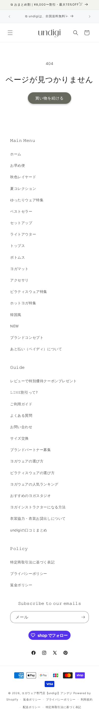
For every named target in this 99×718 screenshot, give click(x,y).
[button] (10, 32)
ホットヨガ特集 (23, 303)
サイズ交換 (19, 438)
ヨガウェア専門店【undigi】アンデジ (47, 693)
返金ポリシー (21, 585)
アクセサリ (19, 280)
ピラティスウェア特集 (28, 291)
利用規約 (87, 699)
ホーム (15, 154)
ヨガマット (19, 268)
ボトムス (17, 257)
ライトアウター (23, 234)
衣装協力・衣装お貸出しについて (38, 518)
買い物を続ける (49, 98)
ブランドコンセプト (26, 337)
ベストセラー (21, 211)
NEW (14, 326)
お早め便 (17, 165)
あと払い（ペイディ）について (36, 349)
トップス (17, 245)
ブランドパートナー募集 (30, 449)
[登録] (83, 617)
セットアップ (21, 223)
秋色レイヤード (23, 177)
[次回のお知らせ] (89, 16)
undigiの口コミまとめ (28, 530)
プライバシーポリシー (28, 573)
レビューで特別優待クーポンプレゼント (43, 381)
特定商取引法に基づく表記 (32, 562)
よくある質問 (21, 415)
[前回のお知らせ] (9, 16)
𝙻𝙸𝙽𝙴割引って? (24, 392)
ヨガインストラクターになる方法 (38, 507)
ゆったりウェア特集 (26, 200)
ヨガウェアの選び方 (26, 461)
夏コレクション (23, 188)
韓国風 (15, 314)
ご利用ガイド (21, 404)
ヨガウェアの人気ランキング (34, 484)
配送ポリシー (32, 707)
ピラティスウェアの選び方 (32, 473)
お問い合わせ (21, 427)
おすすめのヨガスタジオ (30, 495)
